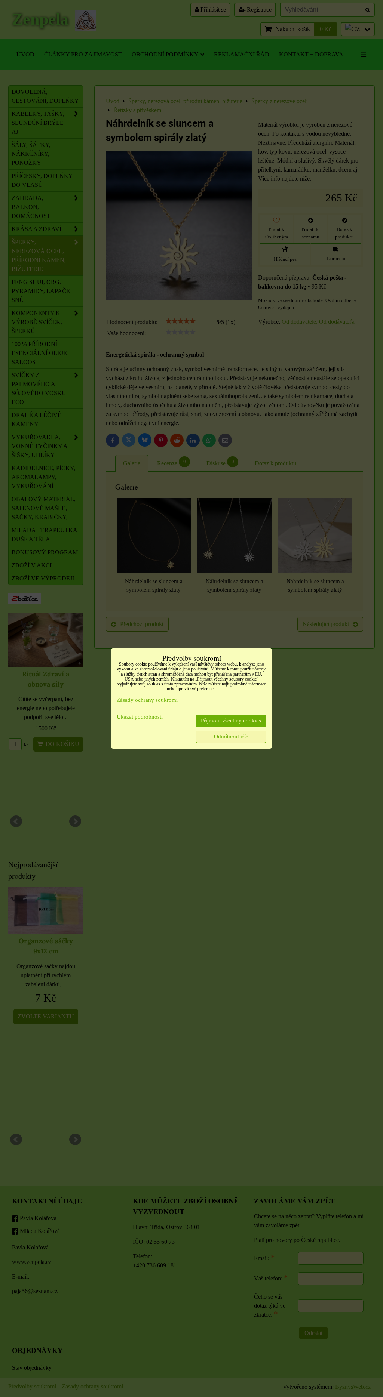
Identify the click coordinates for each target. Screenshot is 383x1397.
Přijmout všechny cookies (231, 721)
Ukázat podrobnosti (140, 717)
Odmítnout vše (231, 737)
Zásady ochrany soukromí (147, 700)
